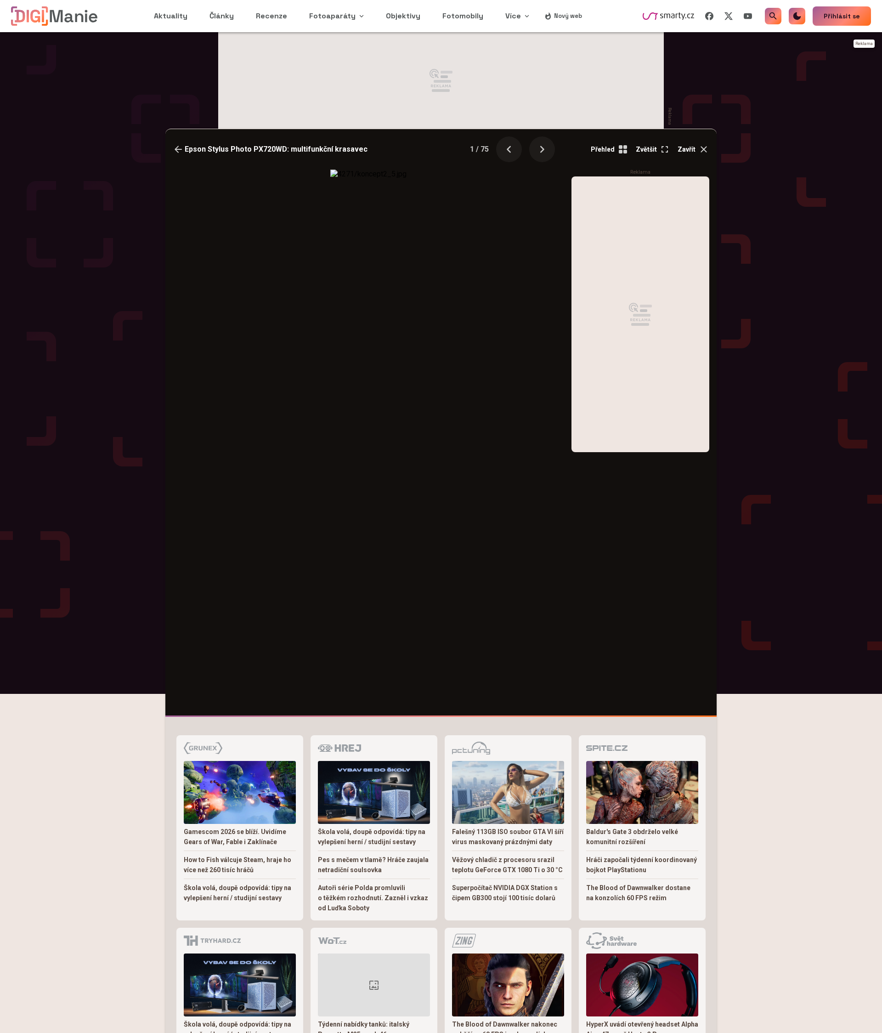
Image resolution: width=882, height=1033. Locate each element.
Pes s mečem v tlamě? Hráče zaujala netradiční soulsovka (373, 865)
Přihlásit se (842, 16)
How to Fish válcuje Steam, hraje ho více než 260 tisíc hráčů (237, 865)
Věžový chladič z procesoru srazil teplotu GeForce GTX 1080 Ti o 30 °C (507, 865)
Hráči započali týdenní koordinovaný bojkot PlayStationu (641, 865)
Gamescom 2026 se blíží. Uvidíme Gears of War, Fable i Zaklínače (235, 837)
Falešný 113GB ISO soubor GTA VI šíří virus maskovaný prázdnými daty (508, 837)
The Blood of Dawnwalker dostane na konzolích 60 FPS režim (638, 893)
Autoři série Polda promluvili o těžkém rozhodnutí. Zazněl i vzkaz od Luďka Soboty (373, 898)
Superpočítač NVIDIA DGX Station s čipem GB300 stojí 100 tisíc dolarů (505, 893)
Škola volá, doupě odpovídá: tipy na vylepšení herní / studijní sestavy (237, 893)
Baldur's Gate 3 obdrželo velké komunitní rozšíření (632, 837)
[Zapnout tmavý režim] (797, 16)
